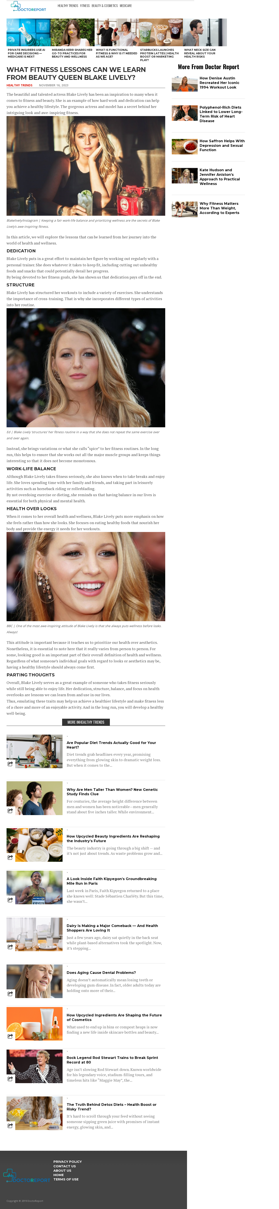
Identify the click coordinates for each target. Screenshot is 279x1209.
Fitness (85, 5)
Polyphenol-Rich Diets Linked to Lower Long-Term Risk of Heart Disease (221, 114)
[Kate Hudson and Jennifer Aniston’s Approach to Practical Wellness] (185, 182)
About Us (62, 1171)
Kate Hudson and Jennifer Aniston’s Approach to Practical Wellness (220, 177)
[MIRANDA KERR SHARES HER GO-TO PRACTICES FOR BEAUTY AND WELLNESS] (73, 32)
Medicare (126, 5)
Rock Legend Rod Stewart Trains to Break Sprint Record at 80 (112, 1060)
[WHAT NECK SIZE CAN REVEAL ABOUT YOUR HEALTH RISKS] (205, 32)
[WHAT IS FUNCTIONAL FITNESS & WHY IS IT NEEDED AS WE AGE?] (117, 32)
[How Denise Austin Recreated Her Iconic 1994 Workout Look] (185, 90)
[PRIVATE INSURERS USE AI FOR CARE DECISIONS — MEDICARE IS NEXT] (29, 32)
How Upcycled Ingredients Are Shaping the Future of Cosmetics (114, 1017)
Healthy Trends (68, 5)
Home (58, 1175)
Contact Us (64, 1166)
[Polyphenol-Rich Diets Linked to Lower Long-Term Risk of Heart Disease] (185, 120)
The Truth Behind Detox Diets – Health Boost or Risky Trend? (112, 1107)
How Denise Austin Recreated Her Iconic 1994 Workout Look (219, 82)
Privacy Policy (67, 1162)
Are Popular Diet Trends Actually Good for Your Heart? (111, 745)
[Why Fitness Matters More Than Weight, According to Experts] (185, 216)
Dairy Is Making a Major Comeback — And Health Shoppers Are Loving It (112, 928)
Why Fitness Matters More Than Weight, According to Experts (219, 208)
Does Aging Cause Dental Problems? (101, 973)
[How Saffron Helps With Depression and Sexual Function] (185, 153)
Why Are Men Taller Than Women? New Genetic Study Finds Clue (112, 792)
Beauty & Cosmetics (105, 5)
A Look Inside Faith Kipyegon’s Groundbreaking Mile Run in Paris (112, 881)
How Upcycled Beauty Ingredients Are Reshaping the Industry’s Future (113, 838)
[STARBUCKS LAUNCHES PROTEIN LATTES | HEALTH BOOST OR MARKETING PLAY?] (161, 32)
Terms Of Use (65, 1179)
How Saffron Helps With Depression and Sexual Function (222, 145)
